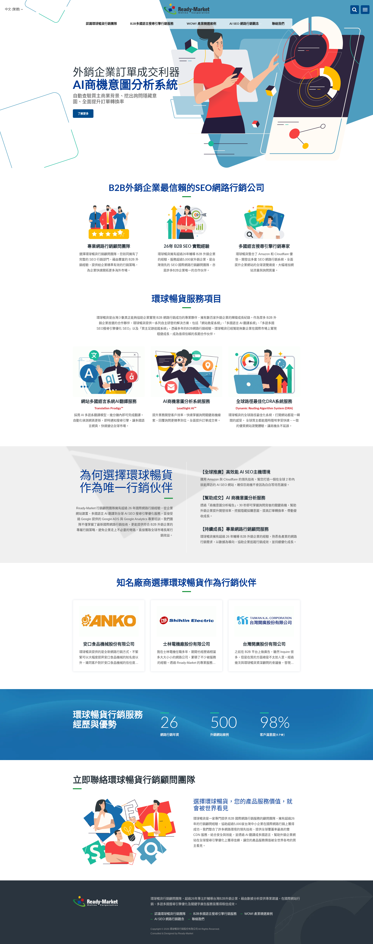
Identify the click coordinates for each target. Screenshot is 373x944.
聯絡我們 (278, 23)
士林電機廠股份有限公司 (186, 644)
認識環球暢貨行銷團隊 (102, 23)
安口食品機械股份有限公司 (108, 644)
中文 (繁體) (13, 9)
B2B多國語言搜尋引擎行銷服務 (152, 23)
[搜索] (354, 10)
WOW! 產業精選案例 (202, 23)
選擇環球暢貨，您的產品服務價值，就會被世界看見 (242, 805)
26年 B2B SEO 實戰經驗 (186, 246)
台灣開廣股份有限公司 (264, 644)
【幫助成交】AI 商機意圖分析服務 (232, 498)
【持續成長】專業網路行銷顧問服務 (234, 529)
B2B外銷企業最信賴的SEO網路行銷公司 (186, 188)
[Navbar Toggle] (365, 9)
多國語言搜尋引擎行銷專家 (264, 246)
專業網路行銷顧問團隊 (108, 246)
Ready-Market (185, 933)
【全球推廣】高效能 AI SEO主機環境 (235, 472)
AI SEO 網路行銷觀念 (244, 23)
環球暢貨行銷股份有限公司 (184, 929)
